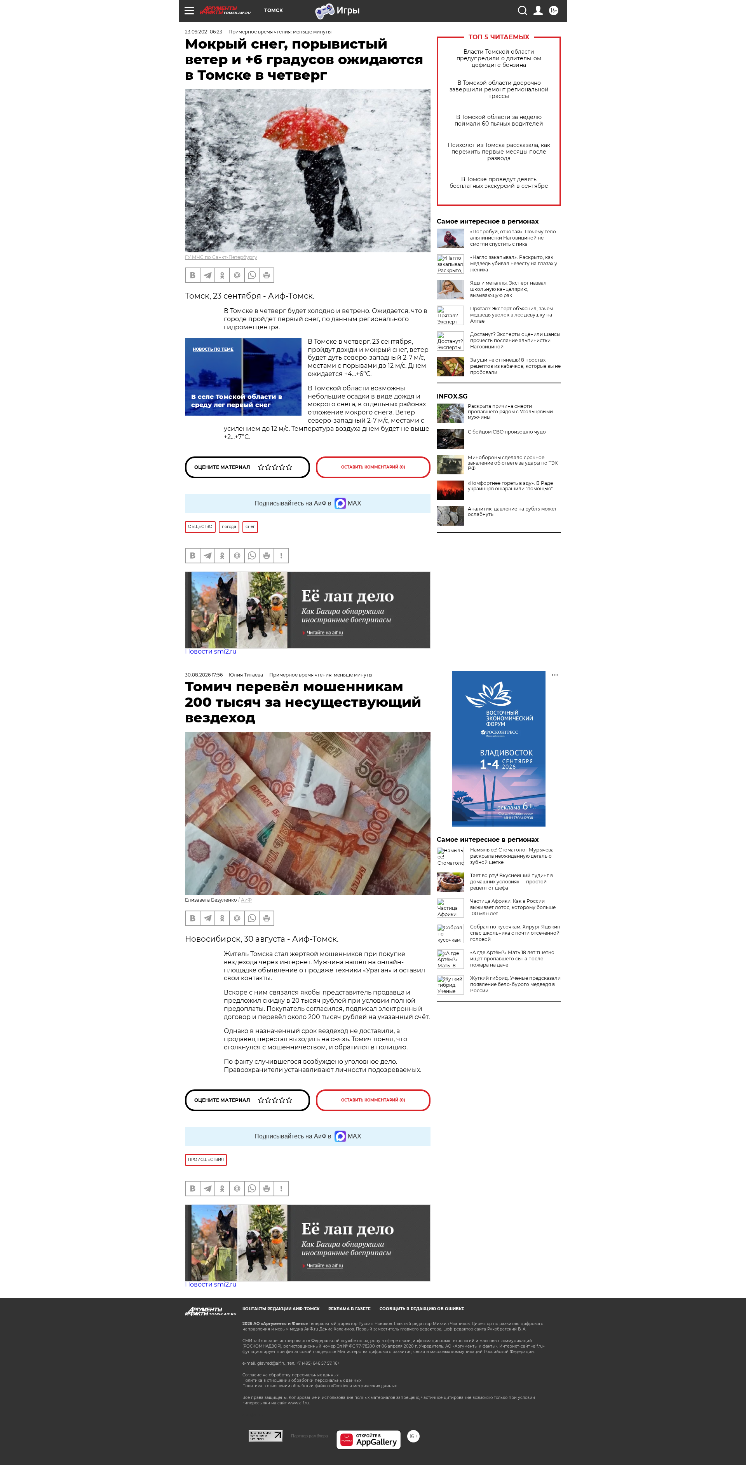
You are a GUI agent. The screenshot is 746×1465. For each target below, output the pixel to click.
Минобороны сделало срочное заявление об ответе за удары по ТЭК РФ (513, 463)
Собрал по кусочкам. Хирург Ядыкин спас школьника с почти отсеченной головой (515, 933)
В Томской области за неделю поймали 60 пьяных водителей (499, 120)
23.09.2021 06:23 (203, 32)
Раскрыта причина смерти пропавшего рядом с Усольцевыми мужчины (510, 412)
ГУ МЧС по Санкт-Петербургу (221, 257)
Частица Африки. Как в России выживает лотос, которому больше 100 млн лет (513, 907)
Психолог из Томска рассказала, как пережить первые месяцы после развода (499, 152)
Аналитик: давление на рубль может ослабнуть (512, 511)
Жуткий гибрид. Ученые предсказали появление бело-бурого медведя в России (515, 984)
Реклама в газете (349, 1308)
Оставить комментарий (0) (373, 467)
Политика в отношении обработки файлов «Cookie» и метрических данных (319, 1385)
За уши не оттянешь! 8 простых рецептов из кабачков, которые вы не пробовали (515, 366)
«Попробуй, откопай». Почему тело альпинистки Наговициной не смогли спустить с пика (513, 238)
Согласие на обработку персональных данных (290, 1375)
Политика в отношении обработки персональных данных (301, 1380)
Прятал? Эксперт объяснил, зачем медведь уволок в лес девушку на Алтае (511, 315)
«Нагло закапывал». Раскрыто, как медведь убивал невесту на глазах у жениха (513, 263)
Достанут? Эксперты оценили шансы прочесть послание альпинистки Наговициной (515, 340)
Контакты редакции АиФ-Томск (280, 1308)
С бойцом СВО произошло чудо (507, 432)
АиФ (246, 900)
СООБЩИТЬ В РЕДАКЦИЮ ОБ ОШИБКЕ (422, 1308)
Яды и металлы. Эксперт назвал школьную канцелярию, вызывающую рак (508, 289)
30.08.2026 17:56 (204, 675)
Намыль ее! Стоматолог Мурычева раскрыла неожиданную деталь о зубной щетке (512, 856)
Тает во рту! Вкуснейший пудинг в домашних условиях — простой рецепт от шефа (511, 881)
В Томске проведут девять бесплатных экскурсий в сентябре (499, 182)
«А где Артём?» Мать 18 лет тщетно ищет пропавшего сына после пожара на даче (512, 958)
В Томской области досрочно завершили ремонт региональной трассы (499, 90)
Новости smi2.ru (211, 651)
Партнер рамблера (309, 1436)
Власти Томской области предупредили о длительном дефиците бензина (499, 58)
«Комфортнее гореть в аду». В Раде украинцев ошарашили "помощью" (510, 486)
